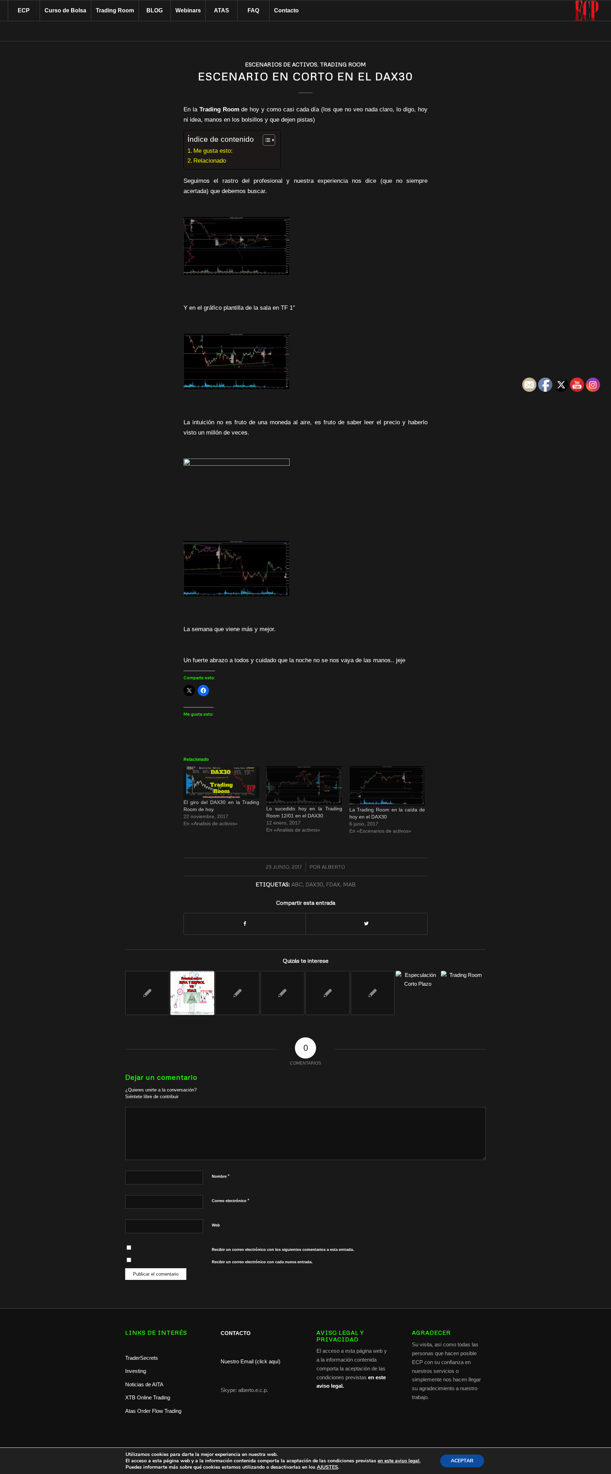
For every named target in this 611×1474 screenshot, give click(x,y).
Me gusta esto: (213, 150)
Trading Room (343, 64)
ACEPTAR (462, 1460)
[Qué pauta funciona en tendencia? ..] (418, 993)
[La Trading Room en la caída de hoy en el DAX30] (387, 786)
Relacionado (209, 160)
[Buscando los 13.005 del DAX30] (283, 993)
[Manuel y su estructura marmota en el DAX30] (237, 993)
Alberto (333, 867)
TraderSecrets (141, 1358)
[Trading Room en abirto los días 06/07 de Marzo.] (463, 993)
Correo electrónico (230, 1200)
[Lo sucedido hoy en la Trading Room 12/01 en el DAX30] (304, 785)
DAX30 (314, 884)
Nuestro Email (237, 1361)
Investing (136, 1371)
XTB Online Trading (147, 1397)
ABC (297, 884)
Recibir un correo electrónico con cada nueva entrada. (262, 1262)
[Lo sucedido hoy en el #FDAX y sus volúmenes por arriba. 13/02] (328, 993)
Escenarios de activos (281, 64)
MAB (349, 884)
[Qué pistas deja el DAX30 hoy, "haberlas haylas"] (373, 993)
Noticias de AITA (144, 1384)
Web (216, 1225)
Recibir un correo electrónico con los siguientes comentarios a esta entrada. (283, 1249)
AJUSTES (327, 1467)
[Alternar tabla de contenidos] (265, 140)
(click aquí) (267, 1361)
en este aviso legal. (399, 1460)
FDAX (333, 884)
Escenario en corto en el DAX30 (305, 76)
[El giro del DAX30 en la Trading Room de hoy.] (221, 782)
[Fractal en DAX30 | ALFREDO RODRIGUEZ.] (192, 993)
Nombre (220, 1176)
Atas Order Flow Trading (153, 1411)
